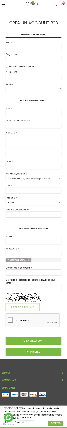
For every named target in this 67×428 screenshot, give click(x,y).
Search (55, 4)
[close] (62, 423)
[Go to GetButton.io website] (8, 424)
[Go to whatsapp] (8, 417)
